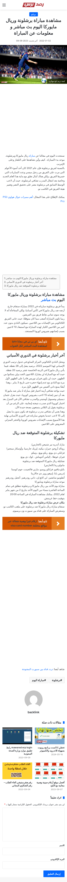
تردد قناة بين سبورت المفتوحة (37, 669)
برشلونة (56, 680)
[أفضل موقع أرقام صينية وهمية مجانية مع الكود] (50, 770)
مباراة (32, 155)
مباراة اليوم (38, 680)
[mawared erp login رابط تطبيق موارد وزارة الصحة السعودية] (17, 736)
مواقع (33, 14)
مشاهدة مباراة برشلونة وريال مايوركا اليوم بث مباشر (31, 278)
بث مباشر (48, 299)
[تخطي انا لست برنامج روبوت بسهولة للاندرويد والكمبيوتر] (50, 736)
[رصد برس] (33, 4)
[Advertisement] (33, 119)
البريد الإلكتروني (57, 859)
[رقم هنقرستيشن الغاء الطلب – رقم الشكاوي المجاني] (17, 770)
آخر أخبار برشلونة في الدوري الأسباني (25, 282)
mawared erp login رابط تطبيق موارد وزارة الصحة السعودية (19, 750)
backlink (33, 712)
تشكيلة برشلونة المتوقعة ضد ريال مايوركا (26, 285)
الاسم (62, 845)
